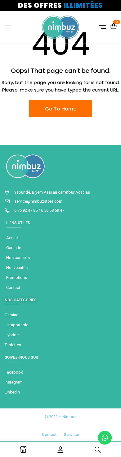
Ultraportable (16, 325)
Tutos (9, 208)
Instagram (14, 382)
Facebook (14, 372)
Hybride (12, 334)
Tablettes (13, 344)
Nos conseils (18, 257)
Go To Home (60, 108)
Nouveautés (17, 267)
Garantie (13, 247)
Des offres (60, 5)
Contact (13, 287)
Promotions (16, 277)
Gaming (12, 315)
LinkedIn (12, 392)
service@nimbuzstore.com (38, 201)
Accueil (13, 237)
